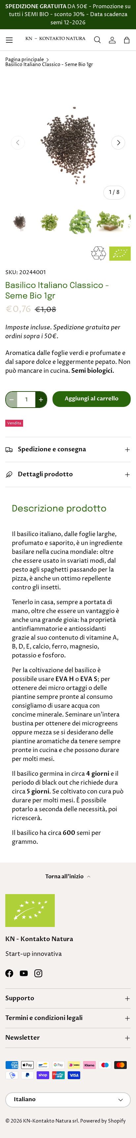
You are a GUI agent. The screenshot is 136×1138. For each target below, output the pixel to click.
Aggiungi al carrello (92, 398)
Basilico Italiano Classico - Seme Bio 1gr (49, 65)
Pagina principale (24, 60)
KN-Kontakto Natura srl (50, 1121)
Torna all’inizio (65, 876)
